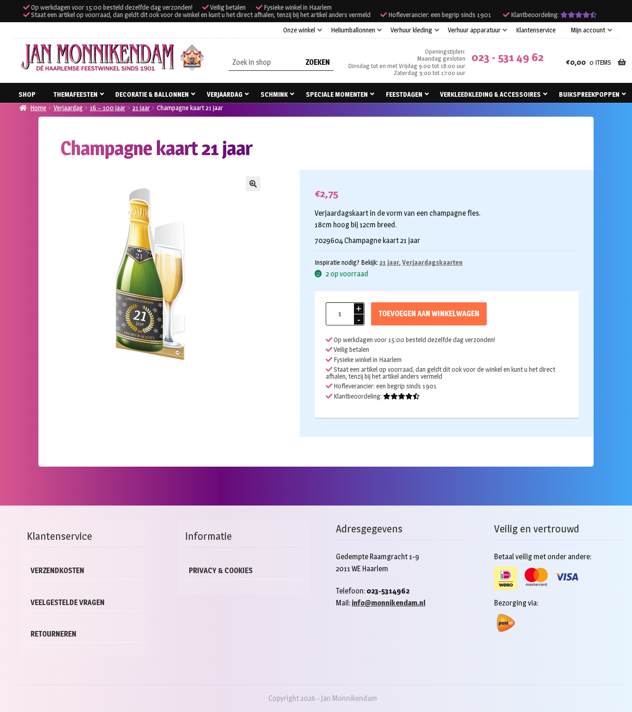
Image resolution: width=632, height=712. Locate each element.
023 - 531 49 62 (507, 57)
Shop (27, 94)
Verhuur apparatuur (474, 30)
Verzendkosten (57, 570)
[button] (253, 183)
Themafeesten (76, 94)
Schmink (274, 94)
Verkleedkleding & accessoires (490, 94)
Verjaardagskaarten (432, 262)
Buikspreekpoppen (589, 94)
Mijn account (588, 30)
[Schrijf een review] (578, 15)
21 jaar (141, 108)
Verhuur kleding (411, 30)
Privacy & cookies (221, 570)
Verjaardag (224, 94)
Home (38, 108)
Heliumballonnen (353, 30)
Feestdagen (404, 94)
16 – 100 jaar (107, 108)
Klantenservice (536, 30)
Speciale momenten (337, 94)
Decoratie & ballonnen (152, 94)
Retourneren (53, 634)
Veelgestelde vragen (68, 602)
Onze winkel (299, 30)
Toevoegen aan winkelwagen (428, 313)
